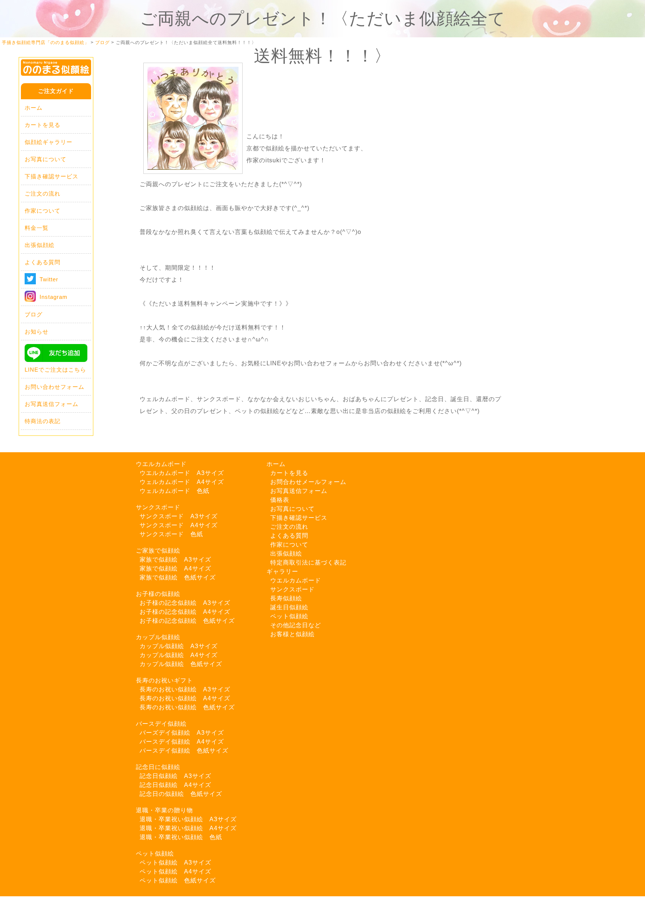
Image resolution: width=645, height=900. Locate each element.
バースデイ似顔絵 (161, 724)
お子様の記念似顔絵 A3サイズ (185, 603)
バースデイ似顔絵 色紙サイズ (184, 750)
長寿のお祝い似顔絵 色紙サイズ (187, 707)
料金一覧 (37, 228)
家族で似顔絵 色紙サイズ (178, 577)
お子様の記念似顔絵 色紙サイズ (187, 621)
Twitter (49, 279)
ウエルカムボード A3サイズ (182, 473)
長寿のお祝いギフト (164, 680)
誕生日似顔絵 (289, 607)
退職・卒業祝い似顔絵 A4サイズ (188, 828)
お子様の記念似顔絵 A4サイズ (185, 612)
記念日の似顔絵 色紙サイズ (181, 794)
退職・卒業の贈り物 (164, 810)
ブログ (34, 314)
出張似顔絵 (39, 245)
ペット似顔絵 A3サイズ (175, 862)
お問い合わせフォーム (54, 387)
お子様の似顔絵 (158, 594)
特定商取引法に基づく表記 (308, 562)
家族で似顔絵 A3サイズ (175, 559)
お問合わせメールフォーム (308, 482)
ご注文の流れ (42, 193)
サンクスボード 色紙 (171, 534)
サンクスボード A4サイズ (179, 525)
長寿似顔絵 (286, 598)
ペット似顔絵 (155, 853)
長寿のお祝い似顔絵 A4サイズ (185, 698)
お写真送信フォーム (51, 404)
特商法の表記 (42, 421)
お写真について (45, 159)
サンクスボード (158, 507)
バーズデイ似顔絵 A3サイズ (182, 732)
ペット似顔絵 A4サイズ (175, 871)
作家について (42, 210)
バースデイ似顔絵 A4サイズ (182, 741)
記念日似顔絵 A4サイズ (175, 785)
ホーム (34, 107)
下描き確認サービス (51, 176)
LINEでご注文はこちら (55, 369)
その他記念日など (295, 625)
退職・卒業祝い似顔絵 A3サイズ (188, 819)
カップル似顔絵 (158, 637)
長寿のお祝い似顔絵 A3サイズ (185, 689)
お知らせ (37, 331)
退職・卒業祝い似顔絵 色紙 (181, 837)
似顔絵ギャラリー (48, 142)
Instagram (54, 297)
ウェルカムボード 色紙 (174, 491)
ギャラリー (282, 571)
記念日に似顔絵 (158, 767)
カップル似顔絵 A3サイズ (179, 646)
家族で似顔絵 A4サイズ (175, 568)
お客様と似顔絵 (292, 634)
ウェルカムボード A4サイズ (182, 482)
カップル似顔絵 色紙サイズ (181, 664)
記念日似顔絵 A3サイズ (175, 776)
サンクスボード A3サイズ (179, 516)
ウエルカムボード (161, 464)
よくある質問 (42, 262)
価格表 (279, 500)
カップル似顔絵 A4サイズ (179, 655)
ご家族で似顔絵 (158, 550)
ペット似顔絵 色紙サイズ (178, 880)
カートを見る (42, 125)
